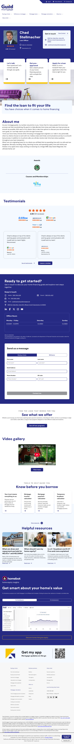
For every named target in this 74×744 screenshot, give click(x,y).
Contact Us (69, 1)
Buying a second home (15, 674)
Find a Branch (58, 1)
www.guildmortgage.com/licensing (11, 732)
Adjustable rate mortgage (16, 680)
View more (37, 470)
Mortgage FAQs (50, 680)
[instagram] (18, 310)
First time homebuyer (15, 672)
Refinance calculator (15, 704)
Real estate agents (32, 674)
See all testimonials (27, 263)
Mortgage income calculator (16, 699)
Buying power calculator (15, 710)
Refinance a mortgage (20, 14)
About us (59, 14)
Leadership (31, 691)
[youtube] (22, 310)
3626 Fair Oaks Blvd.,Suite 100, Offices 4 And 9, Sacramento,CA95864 (56, 39)
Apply (12, 685)
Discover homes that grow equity (37, 637)
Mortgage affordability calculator (17, 696)
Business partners (33, 668)
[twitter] (14, 310)
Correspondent (32, 680)
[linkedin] (6, 310)
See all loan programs (37, 426)
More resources (35, 523)
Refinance (52, 355)
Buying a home (6, 14)
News (30, 696)
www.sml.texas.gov (30, 719)
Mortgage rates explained (16, 683)
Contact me (37, 393)
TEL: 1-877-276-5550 (65, 718)
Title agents (31, 677)
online (14, 685)
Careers (30, 699)
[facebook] (10, 310)
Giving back (31, 693)
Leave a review (45, 263)
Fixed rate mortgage (15, 677)
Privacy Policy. (49, 737)
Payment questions (51, 672)
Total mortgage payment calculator (18, 693)
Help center (5, 18)
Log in (49, 1)
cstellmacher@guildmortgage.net (57, 45)
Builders (30, 672)
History (30, 688)
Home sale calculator (15, 707)
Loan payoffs (49, 677)
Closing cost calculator (15, 701)
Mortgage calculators (47, 14)
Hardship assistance (51, 674)
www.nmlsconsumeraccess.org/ (44, 726)
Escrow (48, 683)
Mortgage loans (33, 14)
